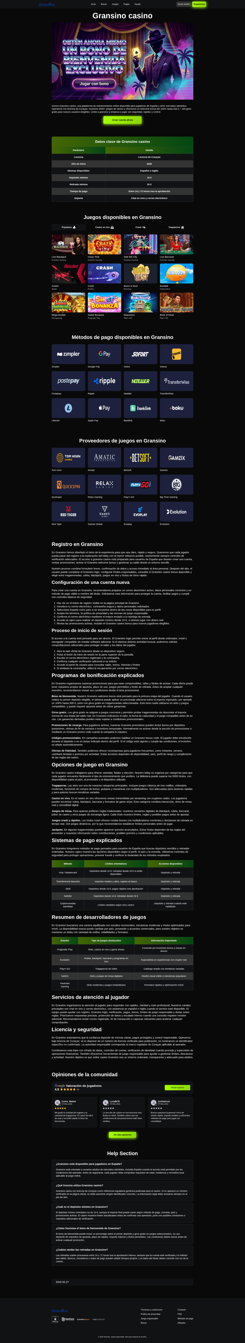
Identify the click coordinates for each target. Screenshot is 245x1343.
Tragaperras (174, 227)
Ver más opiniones (122, 1135)
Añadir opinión (177, 1087)
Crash (138, 227)
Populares (67, 227)
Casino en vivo (102, 227)
